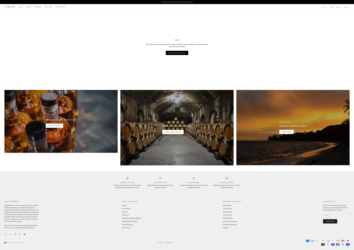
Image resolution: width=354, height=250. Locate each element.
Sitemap (225, 228)
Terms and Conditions (230, 221)
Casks (28, 7)
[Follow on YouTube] (24, 234)
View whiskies (54, 125)
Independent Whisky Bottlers (131, 218)
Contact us (125, 215)
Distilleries (60, 7)
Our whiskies (126, 208)
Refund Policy (227, 215)
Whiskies (38, 7)
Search (124, 205)
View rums (286, 132)
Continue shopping (177, 53)
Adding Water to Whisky (129, 221)
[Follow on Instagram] (15, 234)
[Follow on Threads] (20, 234)
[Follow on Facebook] (5, 234)
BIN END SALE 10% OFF (177, 2)
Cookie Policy (227, 208)
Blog (21, 7)
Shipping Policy (228, 218)
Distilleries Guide (127, 224)
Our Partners (126, 228)
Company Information (230, 224)
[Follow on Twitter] (10, 234)
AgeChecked (227, 205)
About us (125, 212)
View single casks (173, 132)
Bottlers (48, 7)
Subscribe (330, 221)
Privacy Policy (227, 212)
